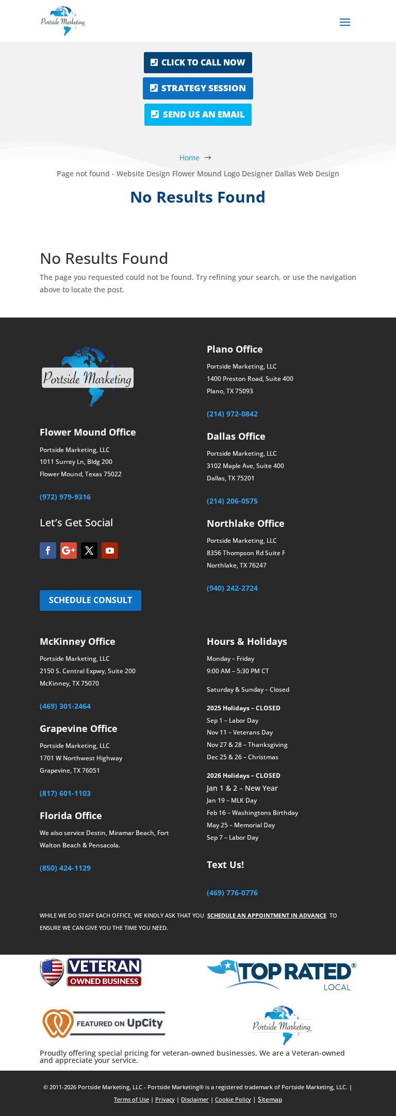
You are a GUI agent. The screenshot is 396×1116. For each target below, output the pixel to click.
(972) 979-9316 (65, 497)
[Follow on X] (89, 550)
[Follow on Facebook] (48, 550)
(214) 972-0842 (232, 414)
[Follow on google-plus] (68, 550)
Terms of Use (131, 1099)
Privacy (165, 1099)
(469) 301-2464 (65, 706)
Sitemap (270, 1099)
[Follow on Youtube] (110, 550)
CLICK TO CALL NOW (203, 62)
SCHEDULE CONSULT (90, 600)
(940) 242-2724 (232, 588)
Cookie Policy (233, 1099)
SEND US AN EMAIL (204, 114)
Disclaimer (195, 1099)
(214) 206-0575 (232, 501)
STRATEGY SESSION (203, 88)
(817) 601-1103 (65, 793)
